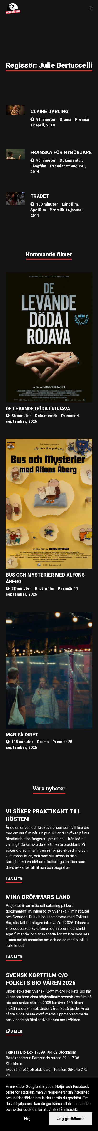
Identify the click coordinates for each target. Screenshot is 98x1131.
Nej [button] (27, 1118)
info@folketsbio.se (34, 1069)
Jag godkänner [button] (70, 1118)
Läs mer (14, 879)
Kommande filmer (49, 254)
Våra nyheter (49, 788)
